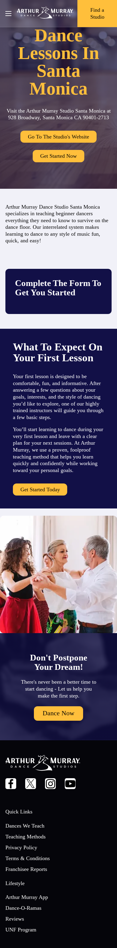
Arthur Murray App (26, 897)
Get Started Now (58, 156)
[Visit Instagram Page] (50, 784)
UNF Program (20, 930)
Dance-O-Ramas (23, 908)
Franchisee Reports (26, 869)
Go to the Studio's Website (58, 137)
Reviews (14, 919)
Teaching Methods (25, 837)
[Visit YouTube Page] (70, 784)
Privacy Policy (21, 847)
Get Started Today (40, 489)
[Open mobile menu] (8, 13)
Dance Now (58, 713)
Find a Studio (97, 13)
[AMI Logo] (45, 13)
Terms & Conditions (27, 858)
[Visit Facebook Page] (10, 784)
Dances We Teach (24, 826)
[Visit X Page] (30, 784)
